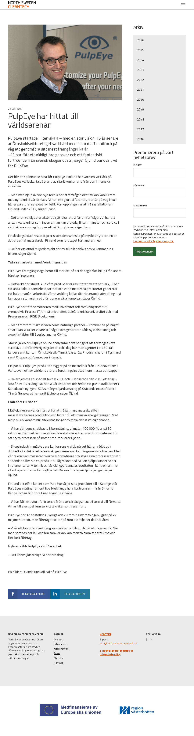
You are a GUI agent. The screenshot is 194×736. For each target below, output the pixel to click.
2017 (140, 129)
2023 (140, 70)
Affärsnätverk (61, 649)
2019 (140, 109)
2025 (140, 50)
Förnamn (138, 185)
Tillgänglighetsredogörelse (116, 651)
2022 (140, 79)
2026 (140, 40)
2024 (140, 60)
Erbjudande (60, 644)
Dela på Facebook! (33, 594)
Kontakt (58, 663)
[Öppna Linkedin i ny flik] (152, 639)
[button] (177, 719)
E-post (137, 165)
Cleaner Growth (24, 4)
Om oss (58, 639)
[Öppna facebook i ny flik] (147, 639)
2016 (140, 139)
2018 (140, 119)
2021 (140, 89)
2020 (140, 99)
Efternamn (140, 205)
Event (57, 653)
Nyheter (58, 658)
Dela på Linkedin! (75, 594)
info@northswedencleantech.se (118, 643)
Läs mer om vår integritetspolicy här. (153, 241)
